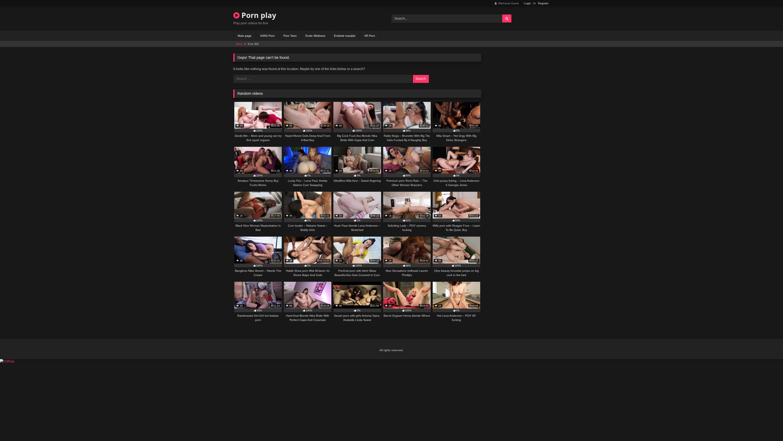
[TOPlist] (7, 361)
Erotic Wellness (315, 35)
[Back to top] (770, 429)
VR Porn (369, 35)
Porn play (258, 15)
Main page (244, 35)
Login (527, 3)
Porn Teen (290, 35)
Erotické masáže (344, 35)
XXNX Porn (267, 35)
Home (239, 44)
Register (543, 3)
